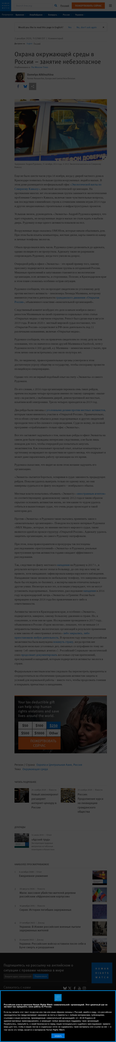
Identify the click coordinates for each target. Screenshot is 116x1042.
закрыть (58, 1035)
